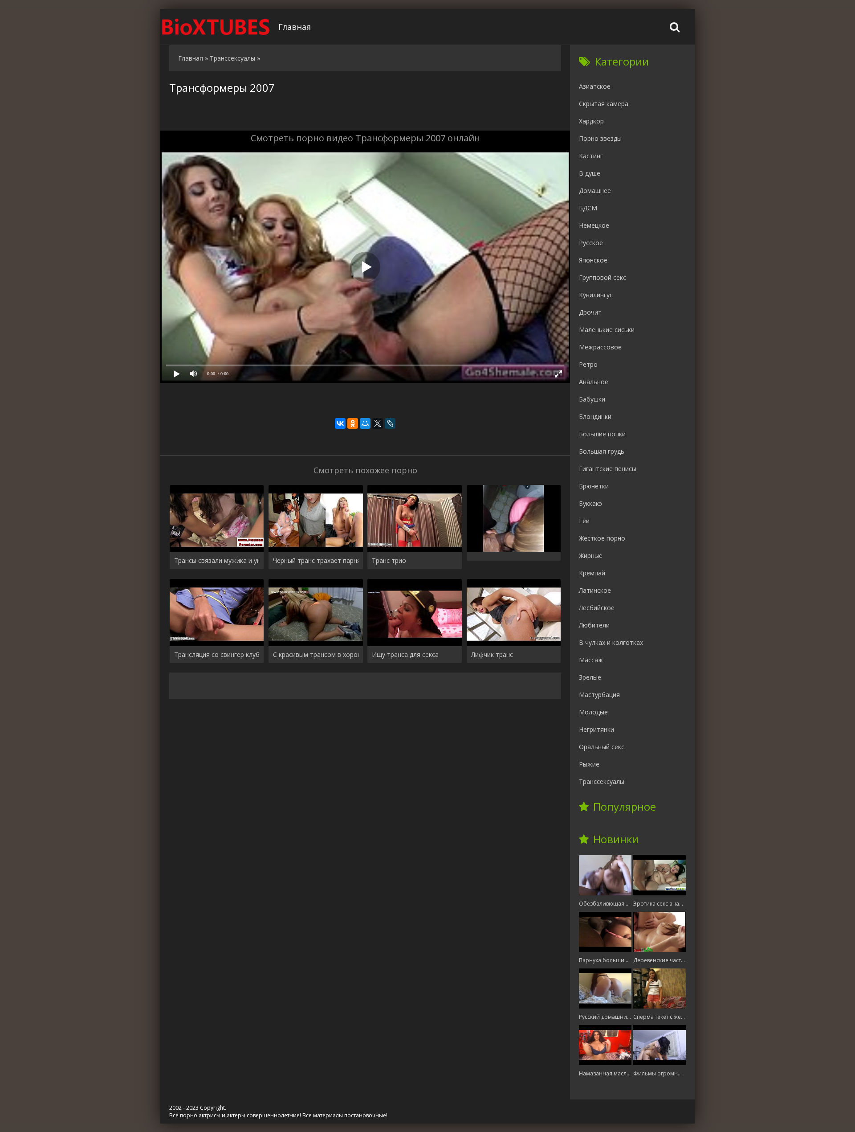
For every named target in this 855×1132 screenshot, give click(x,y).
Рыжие (589, 764)
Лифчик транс (492, 654)
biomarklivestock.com (216, 27)
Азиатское (595, 86)
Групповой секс (602, 277)
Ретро (588, 364)
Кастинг (591, 156)
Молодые (593, 712)
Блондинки (595, 416)
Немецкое (594, 225)
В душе (589, 173)
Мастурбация (599, 694)
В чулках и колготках (611, 642)
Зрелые (590, 677)
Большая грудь (601, 451)
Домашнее (595, 190)
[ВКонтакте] (340, 423)
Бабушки (592, 399)
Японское (593, 260)
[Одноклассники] (352, 423)
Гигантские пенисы (607, 468)
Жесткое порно (602, 538)
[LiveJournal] (390, 423)
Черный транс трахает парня (315, 560)
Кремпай (592, 573)
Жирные (591, 555)
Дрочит (590, 312)
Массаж (591, 660)
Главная (294, 26)
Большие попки (602, 434)
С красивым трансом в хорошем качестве (315, 654)
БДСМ (588, 208)
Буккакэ (590, 503)
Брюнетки (594, 486)
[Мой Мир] (365, 423)
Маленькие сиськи (607, 329)
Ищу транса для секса (405, 654)
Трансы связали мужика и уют (216, 560)
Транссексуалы (601, 781)
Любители (594, 625)
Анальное (593, 381)
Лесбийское (597, 607)
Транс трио (389, 560)
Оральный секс (601, 746)
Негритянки (596, 729)
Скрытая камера (603, 103)
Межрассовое (600, 347)
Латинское (595, 590)
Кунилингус (596, 295)
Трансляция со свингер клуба (216, 654)
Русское (591, 242)
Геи (584, 521)
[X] (377, 423)
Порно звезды (600, 138)
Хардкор (591, 121)
